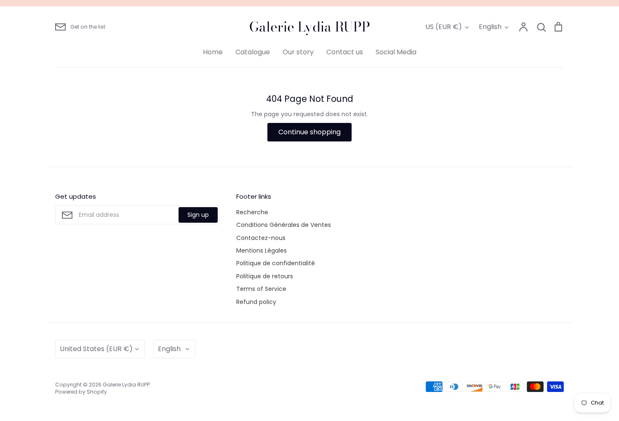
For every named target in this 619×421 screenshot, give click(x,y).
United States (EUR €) (96, 349)
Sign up (198, 214)
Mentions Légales (261, 250)
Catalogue (252, 52)
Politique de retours (264, 276)
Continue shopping (309, 132)
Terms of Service (261, 289)
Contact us (344, 52)
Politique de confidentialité (275, 263)
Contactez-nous (260, 238)
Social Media (396, 52)
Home (213, 52)
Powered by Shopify (81, 391)
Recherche (252, 212)
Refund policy (256, 302)
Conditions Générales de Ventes (283, 225)
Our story (298, 52)
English (490, 27)
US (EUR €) (443, 27)
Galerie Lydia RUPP (309, 27)
